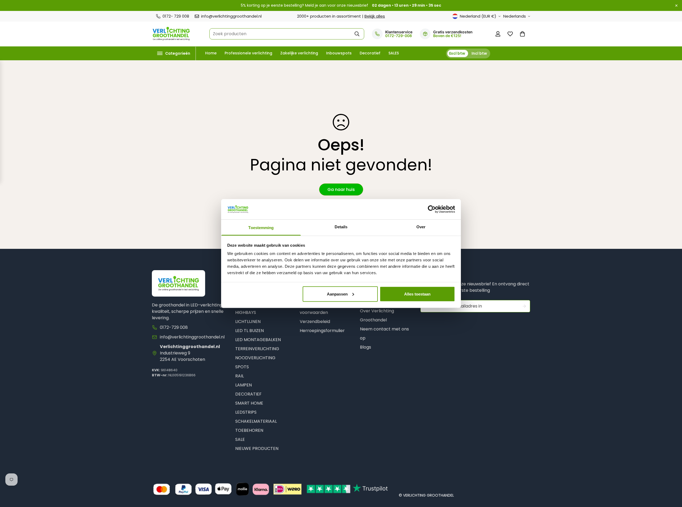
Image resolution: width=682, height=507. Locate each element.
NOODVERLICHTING (255, 358)
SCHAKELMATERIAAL (256, 421)
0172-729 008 (174, 327)
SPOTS (242, 367)
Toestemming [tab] (261, 227)
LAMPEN (243, 385)
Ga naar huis (341, 189)
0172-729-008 (398, 36)
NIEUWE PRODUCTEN (256, 448)
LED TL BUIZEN (249, 331)
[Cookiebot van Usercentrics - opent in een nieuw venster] (431, 209)
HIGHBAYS (245, 312)
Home (211, 53)
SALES (393, 53)
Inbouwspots (339, 53)
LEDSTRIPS (246, 412)
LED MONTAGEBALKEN (258, 340)
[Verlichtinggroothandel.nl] (171, 34)
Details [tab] (341, 227)
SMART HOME (249, 403)
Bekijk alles (374, 16)
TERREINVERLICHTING (257, 349)
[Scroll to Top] (671, 478)
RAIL (239, 376)
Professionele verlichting (248, 53)
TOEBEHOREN (249, 430)
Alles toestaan (417, 294)
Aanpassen (337, 294)
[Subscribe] (524, 306)
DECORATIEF (248, 394)
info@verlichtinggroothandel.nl (192, 337)
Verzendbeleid (315, 321)
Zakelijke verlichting (299, 53)
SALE (240, 439)
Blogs (365, 347)
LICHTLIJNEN (248, 321)
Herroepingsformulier (322, 331)
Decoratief (370, 53)
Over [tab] (420, 227)
